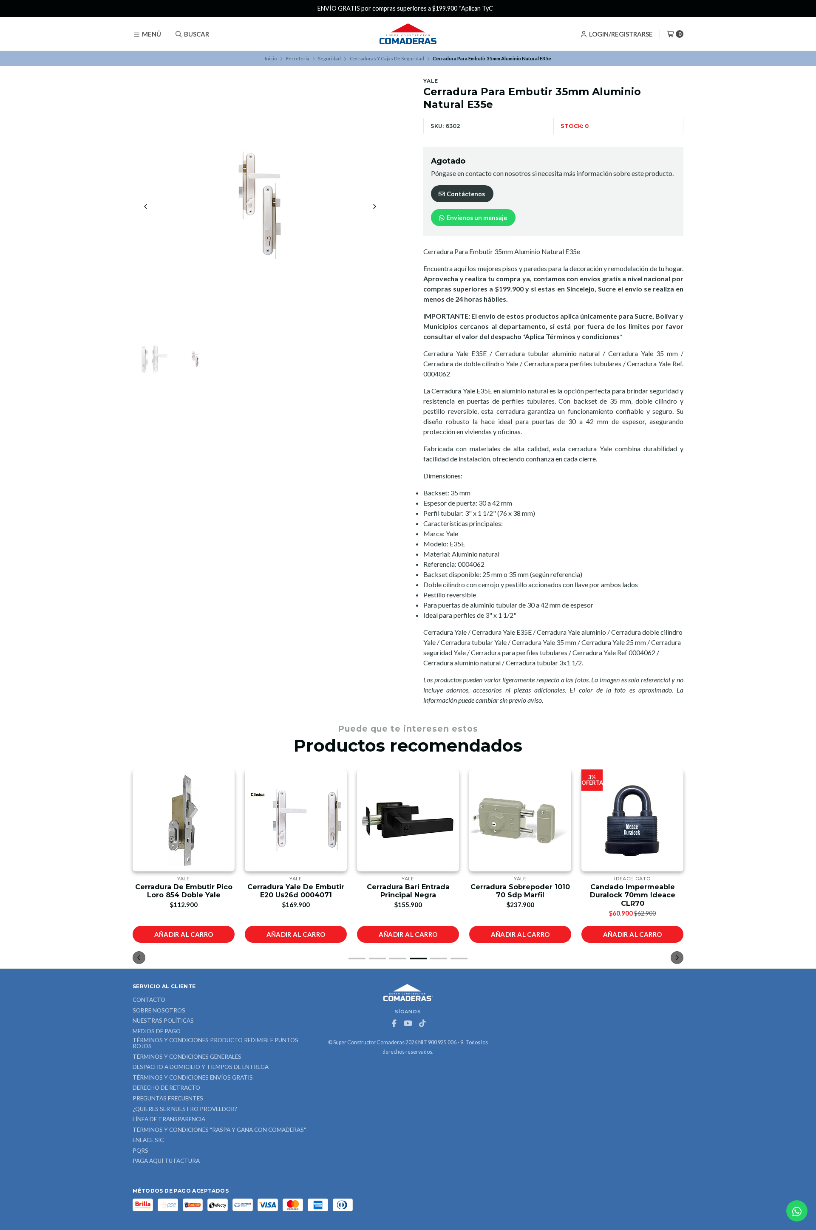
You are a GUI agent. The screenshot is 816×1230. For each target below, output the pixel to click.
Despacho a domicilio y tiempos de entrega (201, 1067)
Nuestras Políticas (163, 1021)
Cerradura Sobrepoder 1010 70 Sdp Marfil (520, 891)
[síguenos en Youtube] (408, 1023)
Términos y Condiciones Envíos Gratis (193, 1078)
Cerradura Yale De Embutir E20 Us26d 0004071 (295, 891)
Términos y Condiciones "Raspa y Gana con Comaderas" (219, 1130)
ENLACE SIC (148, 1140)
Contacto (149, 1000)
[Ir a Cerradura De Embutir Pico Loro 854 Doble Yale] (184, 820)
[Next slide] (374, 206)
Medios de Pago (157, 1032)
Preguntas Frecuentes (168, 1099)
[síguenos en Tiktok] (422, 1023)
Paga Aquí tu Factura (166, 1161)
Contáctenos (465, 194)
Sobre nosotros (159, 1011)
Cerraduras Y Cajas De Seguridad (387, 58)
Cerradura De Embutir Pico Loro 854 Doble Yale (183, 891)
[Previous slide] (145, 206)
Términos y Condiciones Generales (187, 1057)
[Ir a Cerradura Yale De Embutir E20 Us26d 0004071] (296, 820)
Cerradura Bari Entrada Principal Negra (408, 891)
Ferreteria (297, 58)
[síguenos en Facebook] (394, 1023)
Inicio (271, 58)
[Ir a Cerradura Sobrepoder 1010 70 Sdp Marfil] (520, 820)
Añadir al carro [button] (183, 934)
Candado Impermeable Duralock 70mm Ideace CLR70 (632, 895)
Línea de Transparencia (169, 1120)
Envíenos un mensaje (476, 217)
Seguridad (329, 58)
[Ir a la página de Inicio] (408, 34)
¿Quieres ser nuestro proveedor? (185, 1109)
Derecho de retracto (166, 1088)
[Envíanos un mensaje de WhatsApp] (797, 1211)
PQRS (140, 1151)
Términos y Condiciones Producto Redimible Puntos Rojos (215, 1043)
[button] (357, 958)
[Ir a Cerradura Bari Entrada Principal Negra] (408, 820)
